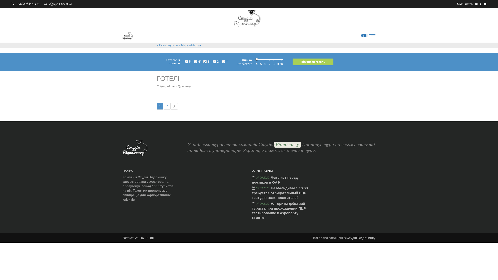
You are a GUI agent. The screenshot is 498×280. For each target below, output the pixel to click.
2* (218, 61)
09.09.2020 (263, 177)
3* (209, 61)
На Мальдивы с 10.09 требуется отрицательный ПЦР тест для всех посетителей (280, 193)
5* (190, 61)
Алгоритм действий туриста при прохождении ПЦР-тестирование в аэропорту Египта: (279, 210)
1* (227, 61)
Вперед (174, 106)
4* (199, 61)
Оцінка (244, 62)
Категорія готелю (173, 62)
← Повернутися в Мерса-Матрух (179, 45)
